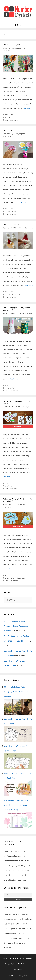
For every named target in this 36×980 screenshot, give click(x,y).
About (5, 959)
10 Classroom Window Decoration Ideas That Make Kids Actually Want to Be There (17, 805)
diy (9, 117)
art (6, 117)
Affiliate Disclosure (24, 964)
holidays (11, 294)
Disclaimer (29, 959)
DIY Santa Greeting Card (13, 225)
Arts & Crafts (9, 115)
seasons (18, 294)
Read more (26, 108)
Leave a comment (11, 120)
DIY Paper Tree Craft (11, 45)
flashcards (21, 578)
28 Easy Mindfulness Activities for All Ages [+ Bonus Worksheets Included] (17, 626)
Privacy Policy (10, 964)
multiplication (13, 211)
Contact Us (18, 969)
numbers (20, 486)
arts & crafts (9, 388)
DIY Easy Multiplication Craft (15, 130)
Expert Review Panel (16, 959)
